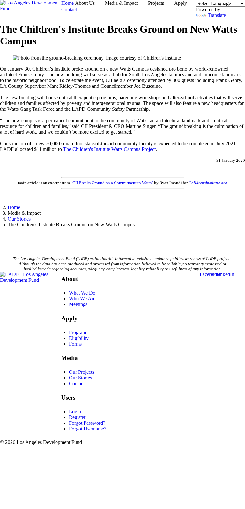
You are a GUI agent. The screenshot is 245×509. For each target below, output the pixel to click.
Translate (217, 15)
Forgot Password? (87, 423)
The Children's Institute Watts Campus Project (109, 149)
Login (75, 411)
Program (77, 332)
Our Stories (80, 377)
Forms (75, 344)
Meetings (78, 304)
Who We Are (82, 298)
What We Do (82, 293)
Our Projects (81, 372)
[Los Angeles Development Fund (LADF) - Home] (30, 9)
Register (77, 417)
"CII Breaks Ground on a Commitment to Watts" (112, 182)
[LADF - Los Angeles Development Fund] (30, 280)
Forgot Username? (87, 428)
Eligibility (79, 338)
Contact (77, 383)
